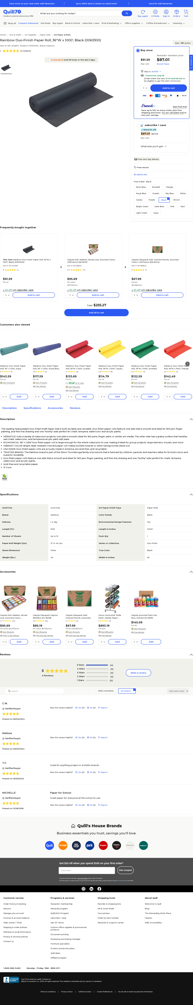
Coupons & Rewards (28, 23)
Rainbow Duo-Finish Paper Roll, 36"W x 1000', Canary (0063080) (111, 367)
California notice (84, 992)
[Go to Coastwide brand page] (63, 846)
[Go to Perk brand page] (89, 846)
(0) (111, 669)
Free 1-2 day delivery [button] (11, 636)
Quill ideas (55, 953)
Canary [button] (139, 200)
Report (104, 708)
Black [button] (164, 200)
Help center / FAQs (12, 922)
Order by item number (108, 918)
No (91, 708)
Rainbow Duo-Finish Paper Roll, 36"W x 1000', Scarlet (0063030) (78, 367)
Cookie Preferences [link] (104, 992)
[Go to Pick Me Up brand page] (76, 846)
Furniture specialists (60, 944)
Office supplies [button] (132, 23)
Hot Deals (45, 23)
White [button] (183, 193)
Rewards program (59, 908)
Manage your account (13, 913)
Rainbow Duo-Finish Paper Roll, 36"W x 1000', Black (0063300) (27, 260)
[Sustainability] (5, 477)
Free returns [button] (143, 167)
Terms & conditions (48, 992)
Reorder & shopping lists (109, 904)
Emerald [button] (156, 187)
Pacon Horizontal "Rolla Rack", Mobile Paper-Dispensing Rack (109, 616)
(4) (111, 665)
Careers (148, 918)
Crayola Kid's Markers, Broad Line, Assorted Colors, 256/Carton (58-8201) (91, 260)
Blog (147, 908)
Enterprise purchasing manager (65, 939)
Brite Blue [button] (141, 187)
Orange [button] (169, 187)
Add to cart (168, 88)
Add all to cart (96, 312)
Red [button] (183, 206)
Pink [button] (172, 206)
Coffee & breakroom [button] (156, 23)
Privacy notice (66, 992)
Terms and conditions (83, 878)
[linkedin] (91, 889)
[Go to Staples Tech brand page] (116, 846)
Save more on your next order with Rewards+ (32, 3)
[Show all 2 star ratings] (97, 676)
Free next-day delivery (148, 159)
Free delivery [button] (41, 386)
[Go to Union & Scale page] (130, 846)
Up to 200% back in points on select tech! (96, 3)
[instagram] (83, 889)
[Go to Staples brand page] (103, 846)
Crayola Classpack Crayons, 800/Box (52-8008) (45, 616)
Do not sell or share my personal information (135, 992)
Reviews (75, 408)
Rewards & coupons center (111, 922)
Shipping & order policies (15, 927)
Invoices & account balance (16, 918)
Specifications (32, 408)
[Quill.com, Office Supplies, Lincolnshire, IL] (11, 980)
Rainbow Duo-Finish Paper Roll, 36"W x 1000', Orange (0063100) (176, 367)
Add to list (141, 174)
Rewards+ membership (62, 904)
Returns (7, 908)
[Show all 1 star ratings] (97, 680)
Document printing (60, 934)
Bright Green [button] (142, 206)
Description (9, 408)
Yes (80, 708)
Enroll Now (163, 64)
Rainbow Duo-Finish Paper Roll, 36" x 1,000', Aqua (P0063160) (13, 367)
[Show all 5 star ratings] (97, 665)
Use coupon (125, 870)
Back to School (72, 23)
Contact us (8, 941)
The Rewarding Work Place (158, 913)
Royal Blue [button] (141, 193)
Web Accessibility (153, 922)
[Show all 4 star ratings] (97, 668)
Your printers (104, 913)
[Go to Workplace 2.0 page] (143, 846)
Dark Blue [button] (159, 206)
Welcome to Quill (153, 904)
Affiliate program (59, 958)
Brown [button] (177, 200)
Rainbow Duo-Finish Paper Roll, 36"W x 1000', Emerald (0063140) (144, 367)
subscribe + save (90, 23)
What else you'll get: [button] (152, 146)
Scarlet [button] (155, 193)
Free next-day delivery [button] (44, 636)
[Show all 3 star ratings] (97, 672)
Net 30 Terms (57, 922)
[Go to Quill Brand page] (49, 846)
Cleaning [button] (177, 23)
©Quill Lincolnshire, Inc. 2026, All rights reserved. (40, 981)
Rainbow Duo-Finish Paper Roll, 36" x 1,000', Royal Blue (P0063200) (46, 367)
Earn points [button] (183, 43)
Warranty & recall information (17, 932)
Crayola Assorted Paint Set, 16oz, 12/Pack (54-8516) (144, 616)
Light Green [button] (141, 213)
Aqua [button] (155, 213)
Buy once (147, 50)
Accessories (55, 408)
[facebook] (99, 889)
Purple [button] (152, 200)
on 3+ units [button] (79, 383)
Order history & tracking (14, 904)
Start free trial (180, 107)
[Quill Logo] (12, 11)
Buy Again (58, 23)
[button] (127, 13)
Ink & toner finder (106, 908)
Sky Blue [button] (169, 193)
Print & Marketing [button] (110, 23)
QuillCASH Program (60, 913)
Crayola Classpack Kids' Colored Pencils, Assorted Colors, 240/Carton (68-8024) (155, 260)
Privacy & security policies (15, 936)
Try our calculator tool (172, 113)
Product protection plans (63, 948)
